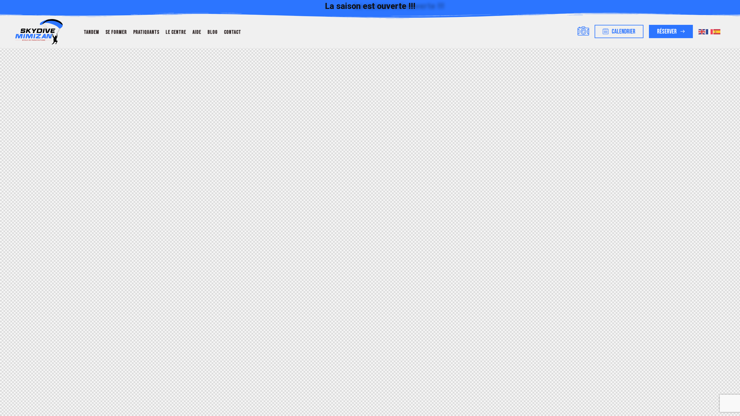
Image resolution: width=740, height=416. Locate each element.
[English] (702, 31)
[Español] (717, 31)
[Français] (709, 31)
